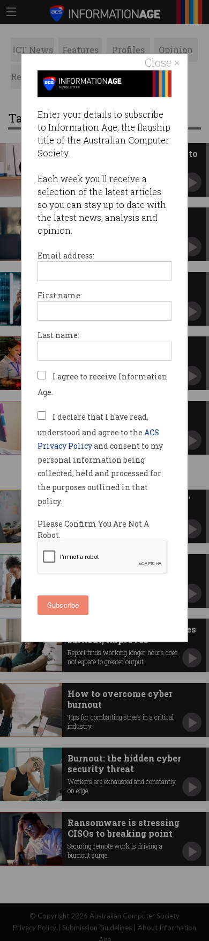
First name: (60, 295)
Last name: (58, 335)
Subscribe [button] (63, 605)
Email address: (66, 255)
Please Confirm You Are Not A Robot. (93, 529)
